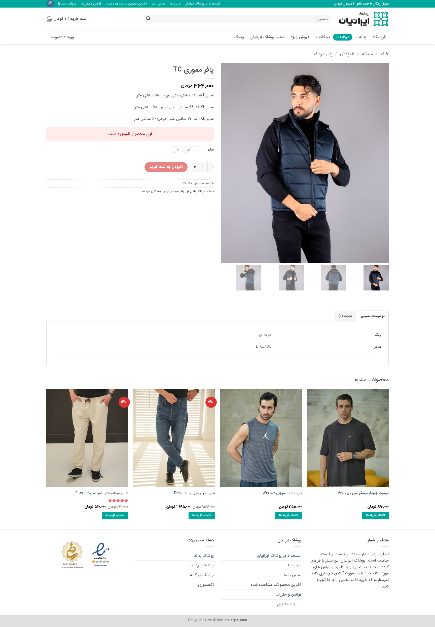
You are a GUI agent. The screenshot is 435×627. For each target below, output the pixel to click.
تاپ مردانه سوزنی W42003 (282, 493)
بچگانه (324, 37)
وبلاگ (239, 37)
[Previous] (388, 459)
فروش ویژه (300, 37)
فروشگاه (379, 37)
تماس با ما (158, 3)
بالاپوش (347, 54)
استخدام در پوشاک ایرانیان (202, 3)
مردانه (344, 37)
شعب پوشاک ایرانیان (267, 37)
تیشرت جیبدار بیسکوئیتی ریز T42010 (362, 493)
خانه (385, 54)
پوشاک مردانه (202, 565)
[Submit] (148, 19)
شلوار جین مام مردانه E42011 (194, 493)
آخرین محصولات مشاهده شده (126, 3)
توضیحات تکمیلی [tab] (373, 316)
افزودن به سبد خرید (166, 167)
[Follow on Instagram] (50, 4)
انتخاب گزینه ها (375, 515)
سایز (211, 150)
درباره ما (175, 3)
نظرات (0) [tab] (345, 316)
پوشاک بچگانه (202, 575)
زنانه (362, 37)
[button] (66, 18)
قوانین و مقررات (91, 3)
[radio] (199, 150)
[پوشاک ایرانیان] (363, 19)
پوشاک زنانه (204, 555)
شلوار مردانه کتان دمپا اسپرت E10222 (102, 493)
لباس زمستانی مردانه (155, 191)
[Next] (46, 459)
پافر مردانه (323, 54)
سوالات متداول (66, 3)
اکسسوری (206, 584)
